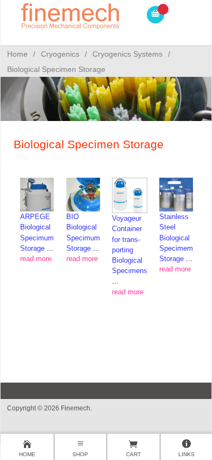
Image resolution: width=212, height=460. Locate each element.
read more (36, 259)
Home (17, 54)
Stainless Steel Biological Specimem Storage (176, 238)
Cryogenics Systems (127, 54)
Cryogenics (60, 54)
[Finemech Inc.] (71, 14)
